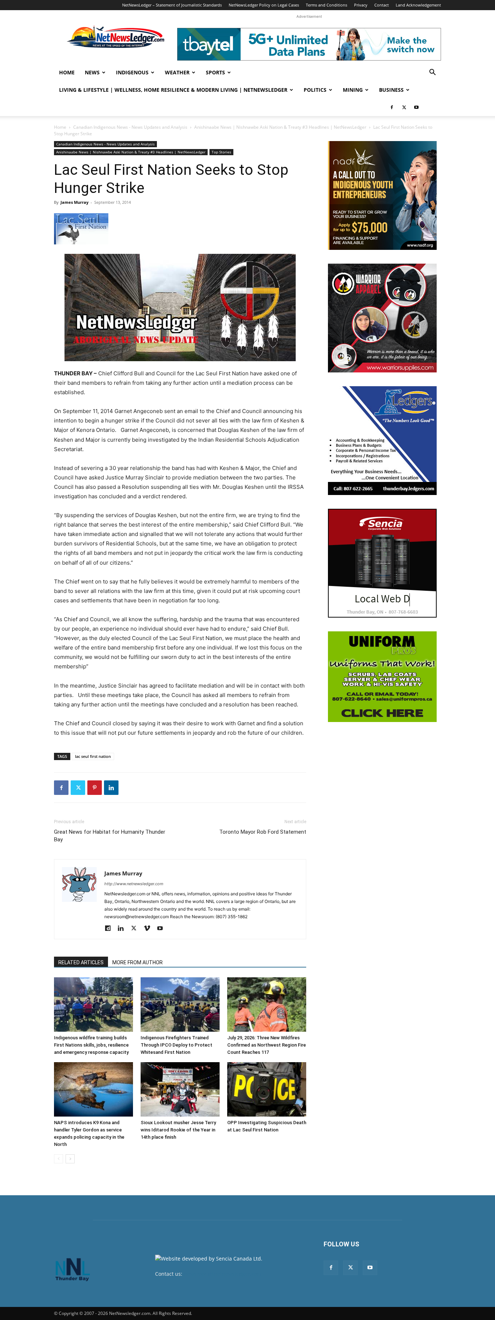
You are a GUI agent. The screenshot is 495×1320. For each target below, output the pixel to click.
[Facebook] (391, 107)
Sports (215, 72)
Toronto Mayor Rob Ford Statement (262, 832)
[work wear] (382, 318)
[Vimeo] (149, 928)
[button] (432, 73)
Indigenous (132, 72)
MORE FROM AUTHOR (137, 962)
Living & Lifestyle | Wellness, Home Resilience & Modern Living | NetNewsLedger (173, 89)
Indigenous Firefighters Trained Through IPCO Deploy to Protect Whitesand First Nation (176, 1045)
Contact (381, 5)
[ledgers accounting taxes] (382, 440)
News (92, 72)
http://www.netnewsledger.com (133, 883)
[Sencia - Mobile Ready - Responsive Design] (382, 563)
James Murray (74, 202)
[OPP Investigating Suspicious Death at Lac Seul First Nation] (266, 1089)
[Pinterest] (94, 787)
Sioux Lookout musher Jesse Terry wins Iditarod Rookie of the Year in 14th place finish (178, 1130)
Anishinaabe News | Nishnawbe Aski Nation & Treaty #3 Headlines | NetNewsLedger (280, 127)
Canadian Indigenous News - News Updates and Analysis (130, 127)
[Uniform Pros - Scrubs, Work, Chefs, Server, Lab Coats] (382, 676)
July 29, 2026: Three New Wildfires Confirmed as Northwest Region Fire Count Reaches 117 (266, 1045)
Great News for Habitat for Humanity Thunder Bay (109, 836)
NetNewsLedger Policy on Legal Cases (264, 5)
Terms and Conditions (326, 5)
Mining (353, 89)
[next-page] (70, 1158)
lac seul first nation (93, 756)
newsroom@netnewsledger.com (223, 1273)
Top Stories (221, 151)
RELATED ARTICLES (81, 962)
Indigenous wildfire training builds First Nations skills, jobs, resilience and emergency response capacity (91, 1045)
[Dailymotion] (110, 928)
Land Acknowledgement (418, 5)
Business (391, 89)
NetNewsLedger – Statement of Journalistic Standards (172, 5)
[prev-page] (58, 1158)
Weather (177, 72)
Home (67, 72)
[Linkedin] (111, 787)
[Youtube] (416, 107)
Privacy (360, 5)
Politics (315, 89)
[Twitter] (404, 107)
